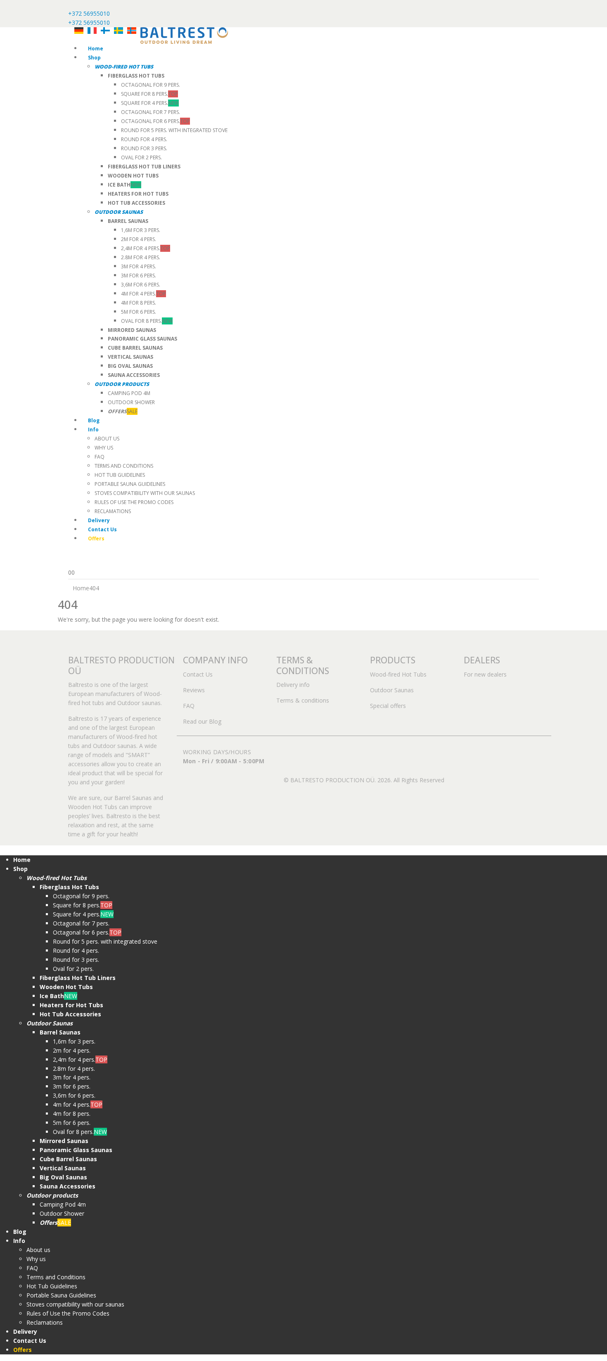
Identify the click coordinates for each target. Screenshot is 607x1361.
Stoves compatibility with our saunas (145, 493)
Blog (94, 420)
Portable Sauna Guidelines (130, 484)
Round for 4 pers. (144, 139)
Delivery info (293, 685)
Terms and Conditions (124, 465)
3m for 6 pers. (138, 275)
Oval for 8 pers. (147, 320)
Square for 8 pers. (149, 93)
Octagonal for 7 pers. (150, 112)
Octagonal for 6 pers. (155, 121)
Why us (104, 447)
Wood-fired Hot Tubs (398, 674)
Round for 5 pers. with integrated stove (174, 130)
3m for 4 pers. (138, 266)
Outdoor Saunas (392, 690)
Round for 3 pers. (144, 148)
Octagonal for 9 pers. (150, 84)
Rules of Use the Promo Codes (134, 502)
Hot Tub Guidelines (120, 474)
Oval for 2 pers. (141, 157)
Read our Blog (202, 721)
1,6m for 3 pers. (140, 230)
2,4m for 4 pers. (145, 248)
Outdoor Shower (131, 402)
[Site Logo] (184, 35)
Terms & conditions (302, 700)
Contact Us (102, 529)
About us (107, 438)
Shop (94, 57)
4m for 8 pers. (138, 302)
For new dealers (485, 674)
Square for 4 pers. (150, 103)
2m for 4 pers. (138, 239)
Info (93, 429)
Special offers (388, 706)
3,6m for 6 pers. (140, 284)
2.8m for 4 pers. (140, 257)
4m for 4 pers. (143, 293)
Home (95, 48)
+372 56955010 (89, 13)
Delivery (99, 520)
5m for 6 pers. (138, 311)
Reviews (194, 690)
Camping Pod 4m (129, 393)
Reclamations (113, 511)
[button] (5, 850)
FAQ (99, 456)
